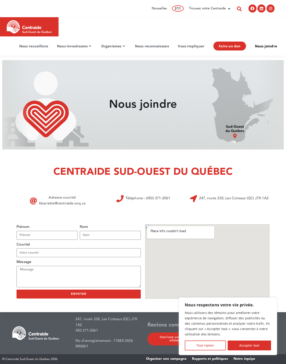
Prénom (23, 227)
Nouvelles (159, 8)
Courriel (23, 244)
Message (24, 262)
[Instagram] (271, 8)
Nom (84, 227)
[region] (228, 326)
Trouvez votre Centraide (207, 8)
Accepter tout (249, 345)
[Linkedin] (261, 8)
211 (178, 9)
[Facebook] (252, 8)
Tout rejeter (205, 345)
